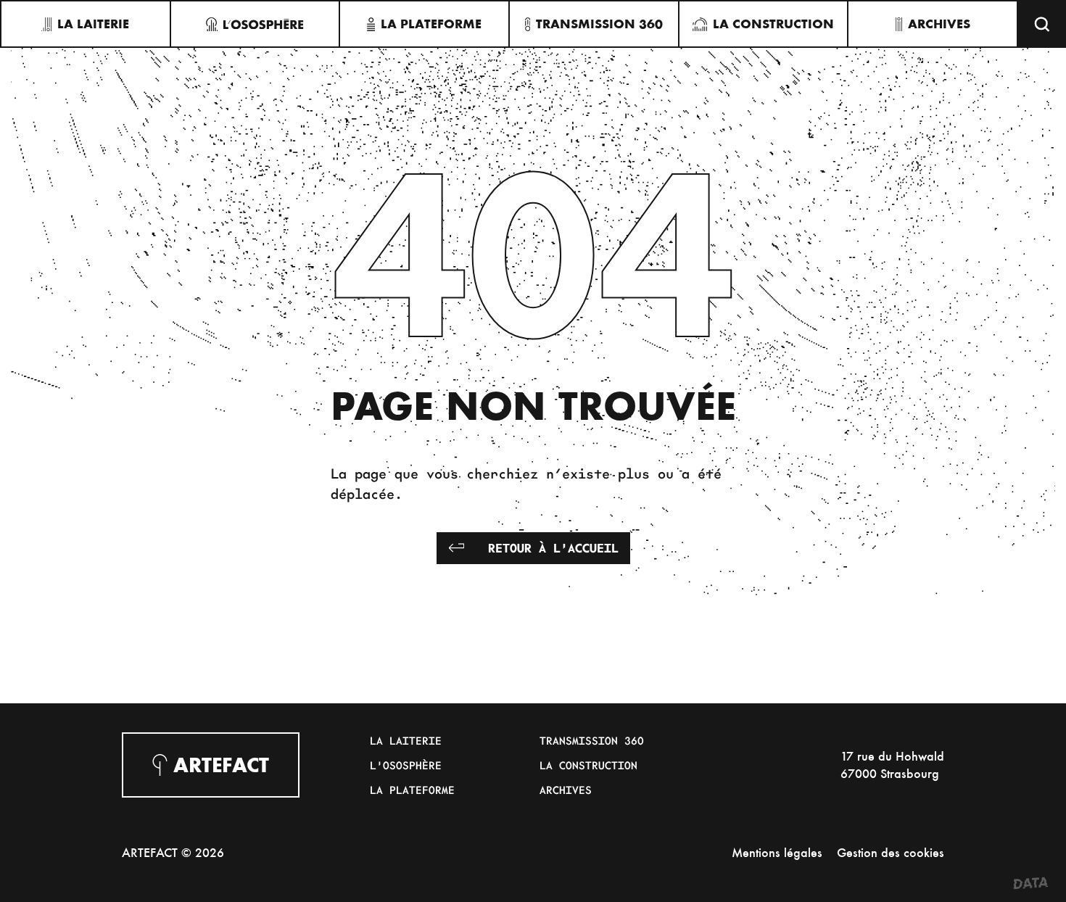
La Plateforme (412, 789)
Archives (566, 789)
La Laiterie (406, 740)
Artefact (221, 765)
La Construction (588, 765)
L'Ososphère (406, 765)
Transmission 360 (592, 740)
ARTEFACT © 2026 (173, 852)
